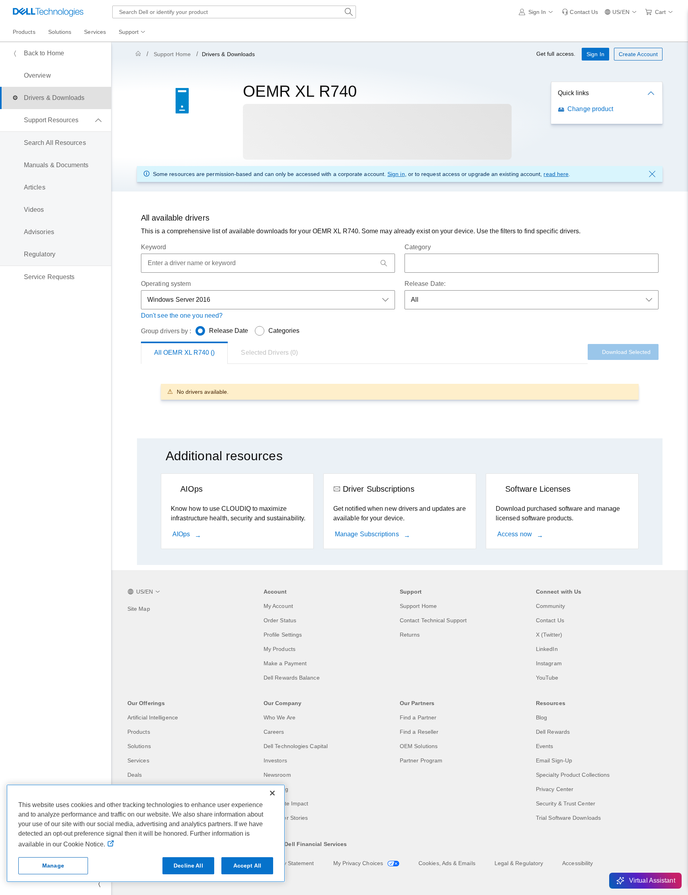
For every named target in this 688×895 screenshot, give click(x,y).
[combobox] (234, 12)
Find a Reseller (419, 732)
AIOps (182, 534)
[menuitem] (132, 32)
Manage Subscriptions (368, 534)
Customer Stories (286, 818)
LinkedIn (547, 649)
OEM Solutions (419, 746)
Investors (275, 760)
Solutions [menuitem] (60, 32)
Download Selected (626, 352)
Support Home (172, 54)
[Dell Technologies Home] (48, 12)
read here (556, 174)
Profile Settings (283, 634)
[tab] (269, 353)
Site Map (138, 609)
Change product (590, 109)
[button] (537, 12)
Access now (515, 534)
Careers (274, 732)
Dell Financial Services (315, 844)
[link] (580, 12)
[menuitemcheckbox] (55, 120)
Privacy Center (554, 789)
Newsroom (277, 775)
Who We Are (279, 717)
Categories (284, 330)
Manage (53, 865)
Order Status (280, 620)
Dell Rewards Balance (292, 677)
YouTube (547, 677)
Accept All (247, 865)
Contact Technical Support (433, 620)
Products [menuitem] (24, 32)
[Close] (272, 793)
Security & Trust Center (565, 803)
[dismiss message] (652, 174)
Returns (410, 634)
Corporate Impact (286, 803)
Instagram (549, 663)
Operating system (166, 283)
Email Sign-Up (554, 760)
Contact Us (550, 620)
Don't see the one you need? (182, 315)
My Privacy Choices (359, 863)
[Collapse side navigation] (99, 884)
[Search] (384, 263)
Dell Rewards (553, 732)
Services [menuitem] (95, 32)
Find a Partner (418, 717)
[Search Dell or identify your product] (349, 12)
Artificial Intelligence (152, 717)
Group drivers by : (166, 331)
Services (138, 760)
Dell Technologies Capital (296, 746)
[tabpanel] (400, 391)
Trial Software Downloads (568, 818)
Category (418, 247)
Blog (541, 717)
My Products (279, 649)
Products (138, 732)
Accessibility (577, 863)
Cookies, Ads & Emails (446, 863)
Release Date (228, 330)
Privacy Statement (291, 863)
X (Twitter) (549, 634)
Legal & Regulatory (518, 863)
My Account (278, 606)
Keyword (153, 247)
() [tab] (184, 352)
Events (544, 746)
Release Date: (425, 283)
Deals (134, 775)
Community (550, 606)
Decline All (188, 865)
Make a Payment (285, 663)
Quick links (573, 93)
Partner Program (421, 760)
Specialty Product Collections (573, 775)
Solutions (139, 746)
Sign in (396, 174)
